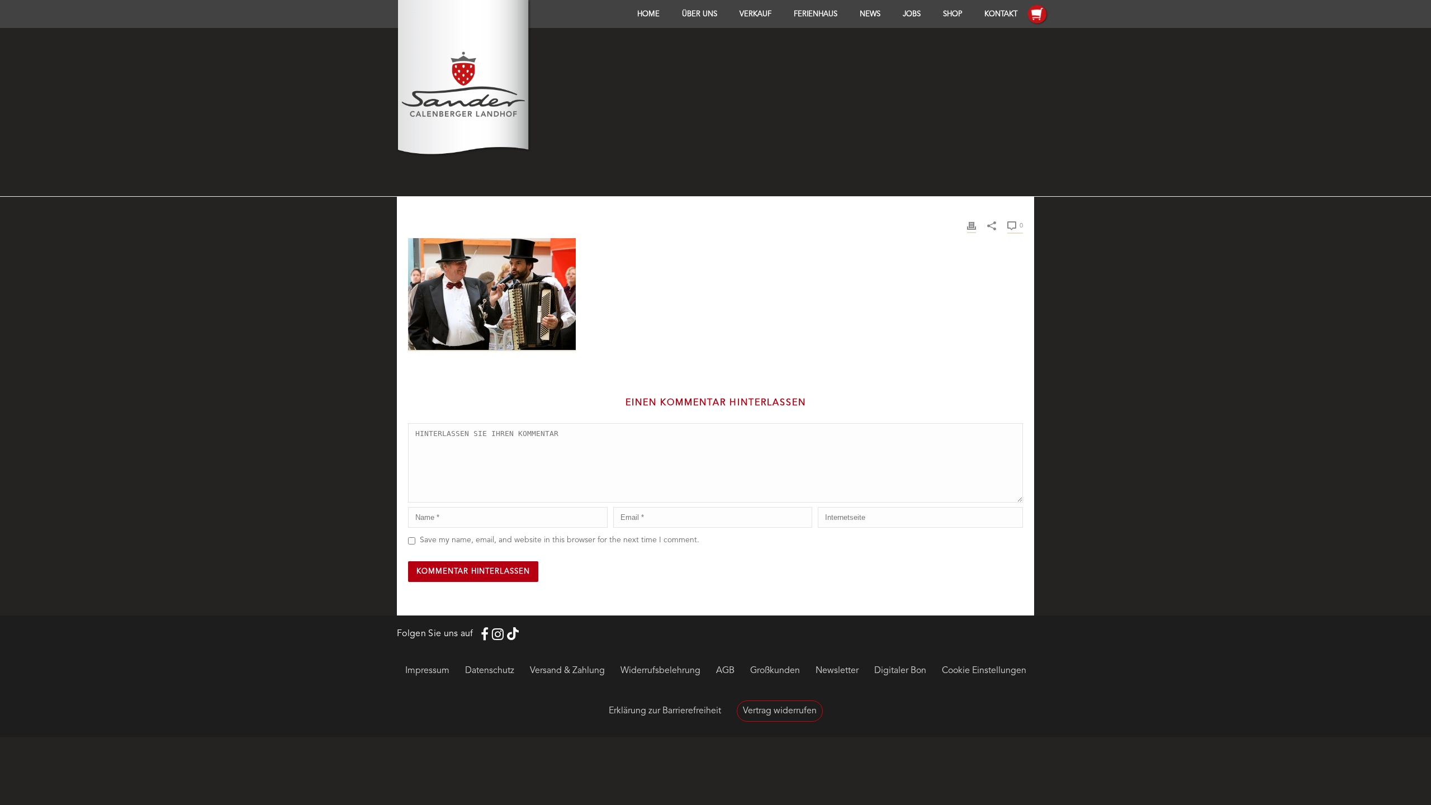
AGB (725, 670)
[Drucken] (971, 225)
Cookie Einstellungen (984, 670)
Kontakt (1000, 14)
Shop (952, 14)
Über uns (699, 14)
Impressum (427, 670)
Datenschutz (489, 670)
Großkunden (775, 670)
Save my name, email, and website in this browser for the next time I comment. (559, 540)
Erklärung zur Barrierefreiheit (665, 711)
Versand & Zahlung (567, 670)
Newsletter (837, 670)
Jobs (912, 14)
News (870, 14)
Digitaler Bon (900, 670)
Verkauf (755, 14)
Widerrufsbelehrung (660, 670)
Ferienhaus (815, 14)
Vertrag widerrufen (780, 711)
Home (648, 14)
